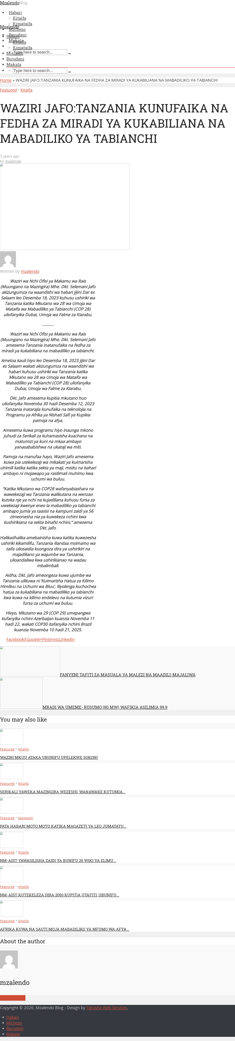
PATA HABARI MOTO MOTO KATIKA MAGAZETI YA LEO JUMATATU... (63, 826)
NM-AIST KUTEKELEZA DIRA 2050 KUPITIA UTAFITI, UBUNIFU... (59, 894)
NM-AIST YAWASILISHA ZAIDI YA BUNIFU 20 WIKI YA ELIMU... (58, 860)
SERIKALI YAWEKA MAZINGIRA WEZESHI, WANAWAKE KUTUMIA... (62, 791)
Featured (8, 90)
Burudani (15, 59)
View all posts (12, 998)
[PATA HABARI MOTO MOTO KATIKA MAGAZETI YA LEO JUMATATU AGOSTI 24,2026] (11, 812)
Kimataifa (22, 47)
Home (6, 80)
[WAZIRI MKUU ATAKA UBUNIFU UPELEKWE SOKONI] (11, 743)
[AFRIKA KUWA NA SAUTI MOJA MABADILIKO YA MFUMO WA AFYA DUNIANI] (11, 915)
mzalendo (13, 161)
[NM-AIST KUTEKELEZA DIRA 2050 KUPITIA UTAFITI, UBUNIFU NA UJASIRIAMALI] (11, 881)
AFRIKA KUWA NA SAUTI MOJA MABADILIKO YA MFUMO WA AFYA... (64, 929)
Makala (13, 64)
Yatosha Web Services (106, 1007)
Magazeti (25, 818)
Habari (13, 36)
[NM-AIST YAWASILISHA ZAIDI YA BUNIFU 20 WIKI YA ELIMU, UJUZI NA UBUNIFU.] (11, 846)
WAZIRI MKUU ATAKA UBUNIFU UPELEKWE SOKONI (49, 757)
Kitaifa (19, 42)
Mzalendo (9, 26)
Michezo (14, 53)
